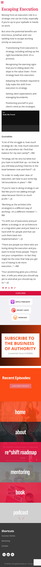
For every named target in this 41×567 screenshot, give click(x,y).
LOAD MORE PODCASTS (20, 386)
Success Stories (8, 536)
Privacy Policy (32, 564)
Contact (5, 546)
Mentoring (6, 541)
